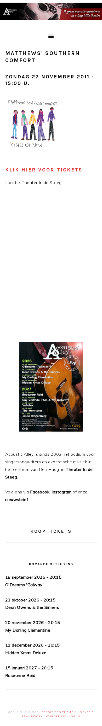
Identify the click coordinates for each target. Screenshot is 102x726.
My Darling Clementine (27, 630)
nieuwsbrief (17, 499)
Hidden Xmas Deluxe (26, 652)
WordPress (56, 716)
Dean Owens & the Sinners (32, 607)
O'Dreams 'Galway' (24, 584)
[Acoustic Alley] (51, 21)
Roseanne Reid (20, 675)
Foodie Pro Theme (57, 712)
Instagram (62, 491)
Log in (74, 716)
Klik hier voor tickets (44, 170)
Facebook (39, 491)
